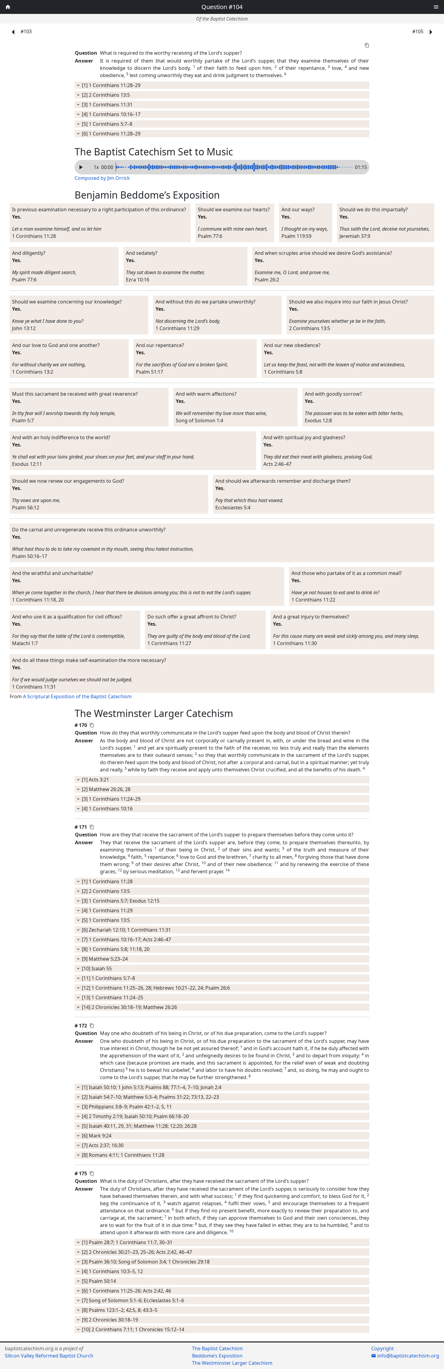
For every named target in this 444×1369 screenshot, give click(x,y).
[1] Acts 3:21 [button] (95, 779)
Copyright (382, 1348)
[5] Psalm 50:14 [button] (98, 1281)
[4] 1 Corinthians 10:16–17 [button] (110, 114)
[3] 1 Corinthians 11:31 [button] (107, 104)
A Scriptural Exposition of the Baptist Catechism (77, 696)
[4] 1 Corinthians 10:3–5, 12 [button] (112, 1271)
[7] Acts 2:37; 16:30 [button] (102, 1145)
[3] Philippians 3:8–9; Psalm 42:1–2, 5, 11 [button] (126, 1106)
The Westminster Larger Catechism (232, 1363)
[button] (436, 6)
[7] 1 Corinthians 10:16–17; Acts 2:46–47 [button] (126, 939)
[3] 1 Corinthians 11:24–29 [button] (110, 799)
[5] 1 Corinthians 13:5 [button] (105, 920)
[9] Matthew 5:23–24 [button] (104, 958)
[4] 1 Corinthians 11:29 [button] (107, 910)
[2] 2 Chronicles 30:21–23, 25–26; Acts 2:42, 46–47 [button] (136, 1252)
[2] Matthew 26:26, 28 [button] (105, 789)
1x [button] (96, 167)
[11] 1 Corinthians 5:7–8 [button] (108, 978)
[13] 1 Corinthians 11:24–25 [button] (112, 997)
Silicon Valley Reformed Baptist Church (49, 1355)
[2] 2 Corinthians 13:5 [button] (105, 95)
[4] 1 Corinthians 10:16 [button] (107, 808)
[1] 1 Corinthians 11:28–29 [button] (110, 85)
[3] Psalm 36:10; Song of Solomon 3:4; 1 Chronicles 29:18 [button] (145, 1261)
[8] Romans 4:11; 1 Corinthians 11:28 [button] (122, 1155)
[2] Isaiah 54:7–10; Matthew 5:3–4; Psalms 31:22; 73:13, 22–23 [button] (150, 1097)
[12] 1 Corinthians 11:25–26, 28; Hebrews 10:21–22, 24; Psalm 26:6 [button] (155, 988)
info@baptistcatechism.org (407, 1355)
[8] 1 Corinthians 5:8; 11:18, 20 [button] (115, 949)
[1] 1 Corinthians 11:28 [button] (107, 881)
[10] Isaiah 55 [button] (96, 968)
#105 (418, 31)
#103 (25, 31)
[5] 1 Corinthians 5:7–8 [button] (106, 124)
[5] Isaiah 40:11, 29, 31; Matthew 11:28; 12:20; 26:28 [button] (139, 1126)
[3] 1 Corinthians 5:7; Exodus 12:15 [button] (120, 900)
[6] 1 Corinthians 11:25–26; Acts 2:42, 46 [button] (126, 1290)
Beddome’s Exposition (217, 1355)
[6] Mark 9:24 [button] (96, 1135)
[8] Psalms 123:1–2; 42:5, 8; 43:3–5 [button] (119, 1310)
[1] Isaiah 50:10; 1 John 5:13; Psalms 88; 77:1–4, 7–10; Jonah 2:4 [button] (151, 1087)
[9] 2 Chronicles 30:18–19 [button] (109, 1319)
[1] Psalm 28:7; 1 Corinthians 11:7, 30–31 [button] (126, 1242)
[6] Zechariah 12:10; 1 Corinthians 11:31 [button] (126, 929)
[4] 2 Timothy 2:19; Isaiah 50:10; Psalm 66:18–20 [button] (135, 1116)
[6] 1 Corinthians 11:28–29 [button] (110, 133)
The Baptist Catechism (217, 1348)
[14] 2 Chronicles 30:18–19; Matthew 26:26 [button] (129, 1007)
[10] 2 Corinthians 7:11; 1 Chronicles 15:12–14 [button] (132, 1329)
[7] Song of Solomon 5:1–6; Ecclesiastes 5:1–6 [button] (132, 1300)
